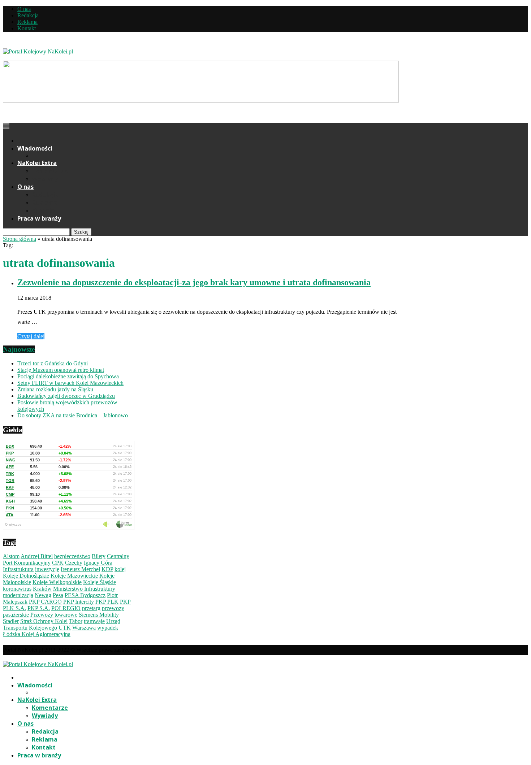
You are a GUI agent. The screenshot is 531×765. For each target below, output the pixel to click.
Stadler (11, 621)
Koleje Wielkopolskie (57, 582)
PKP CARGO (45, 602)
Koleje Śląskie (99, 582)
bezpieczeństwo (72, 556)
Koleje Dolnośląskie (26, 576)
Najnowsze (19, 349)
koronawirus (17, 589)
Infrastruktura (18, 569)
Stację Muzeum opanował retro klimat (60, 370)
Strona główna (19, 239)
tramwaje (94, 621)
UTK (65, 628)
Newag (43, 595)
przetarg (91, 608)
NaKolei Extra (37, 163)
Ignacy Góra (98, 563)
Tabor (75, 621)
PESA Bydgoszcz (85, 595)
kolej (120, 569)
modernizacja (18, 595)
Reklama (27, 22)
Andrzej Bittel (37, 556)
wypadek (107, 628)
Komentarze (50, 171)
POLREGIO (66, 608)
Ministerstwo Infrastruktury (84, 589)
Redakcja (28, 15)
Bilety (98, 556)
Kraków (42, 589)
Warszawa (84, 628)
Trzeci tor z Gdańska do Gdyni (52, 363)
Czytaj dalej (30, 336)
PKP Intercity (78, 602)
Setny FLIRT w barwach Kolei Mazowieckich (70, 383)
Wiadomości (34, 148)
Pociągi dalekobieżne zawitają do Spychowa (68, 376)
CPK (58, 563)
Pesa (58, 595)
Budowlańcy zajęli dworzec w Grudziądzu (66, 396)
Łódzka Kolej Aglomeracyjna (36, 634)
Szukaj (81, 232)
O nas (24, 9)
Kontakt (26, 28)
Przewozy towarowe (53, 615)
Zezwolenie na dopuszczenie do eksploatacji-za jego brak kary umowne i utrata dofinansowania (194, 282)
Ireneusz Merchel (80, 569)
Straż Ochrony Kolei (44, 621)
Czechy (73, 563)
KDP (107, 569)
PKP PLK (106, 602)
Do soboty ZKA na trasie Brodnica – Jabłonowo (72, 415)
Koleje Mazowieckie (74, 576)
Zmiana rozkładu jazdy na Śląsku (55, 389)
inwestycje (47, 569)
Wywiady (45, 179)
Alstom (11, 556)
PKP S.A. (38, 608)
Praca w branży (39, 218)
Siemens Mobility (99, 615)
